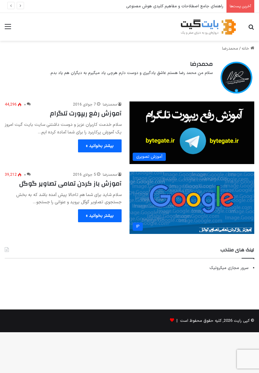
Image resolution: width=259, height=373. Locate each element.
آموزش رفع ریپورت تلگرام (86, 113)
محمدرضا (201, 64)
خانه (246, 49)
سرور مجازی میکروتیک (229, 268)
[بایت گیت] (208, 26)
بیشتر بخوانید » (100, 146)
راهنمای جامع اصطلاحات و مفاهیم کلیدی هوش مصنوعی (174, 6)
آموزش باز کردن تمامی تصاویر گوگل (70, 183)
